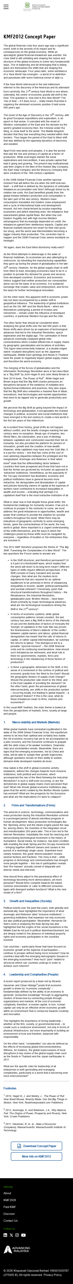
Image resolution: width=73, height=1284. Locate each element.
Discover (9, 1213)
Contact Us (11, 1220)
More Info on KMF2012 (36, 1156)
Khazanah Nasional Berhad (31, 1270)
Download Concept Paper (39, 1146)
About (7, 1193)
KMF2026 (10, 1200)
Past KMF (10, 1206)
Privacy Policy (53, 1274)
